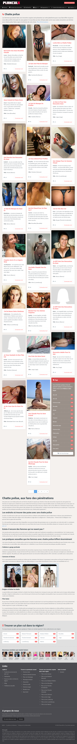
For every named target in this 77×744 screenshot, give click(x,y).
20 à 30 (63, 398)
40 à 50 (63, 441)
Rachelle (54, 658)
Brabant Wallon (47, 634)
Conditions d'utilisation (11, 725)
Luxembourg (29, 641)
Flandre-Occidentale (10, 637)
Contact (21, 719)
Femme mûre (63, 429)
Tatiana (29, 658)
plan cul (4, 526)
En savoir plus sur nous (10, 719)
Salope (63, 437)
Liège (66, 637)
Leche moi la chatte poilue (62, 43)
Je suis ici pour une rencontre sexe (59, 103)
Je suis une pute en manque (38, 64)
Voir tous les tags (63, 453)
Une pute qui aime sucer (36, 356)
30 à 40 (63, 395)
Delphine (11, 658)
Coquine (63, 418)
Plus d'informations (42, 22)
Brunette (63, 406)
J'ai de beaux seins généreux (14, 311)
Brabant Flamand (29, 634)
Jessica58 (35, 658)
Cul (63, 414)
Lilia (66, 658)
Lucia (47, 658)
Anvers (10, 634)
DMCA (3, 725)
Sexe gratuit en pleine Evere (13, 100)
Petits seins (63, 433)
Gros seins (63, 448)
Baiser (63, 410)
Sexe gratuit (63, 444)
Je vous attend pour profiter (38, 159)
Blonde (63, 421)
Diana (4, 658)
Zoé (72, 658)
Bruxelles (66, 634)
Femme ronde (63, 402)
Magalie (17, 658)
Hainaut (47, 637)
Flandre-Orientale (29, 637)
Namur (47, 641)
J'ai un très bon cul (59, 209)
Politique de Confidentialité (24, 725)
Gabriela (60, 658)
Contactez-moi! (19, 69)
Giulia (23, 658)
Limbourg (10, 641)
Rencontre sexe (63, 425)
